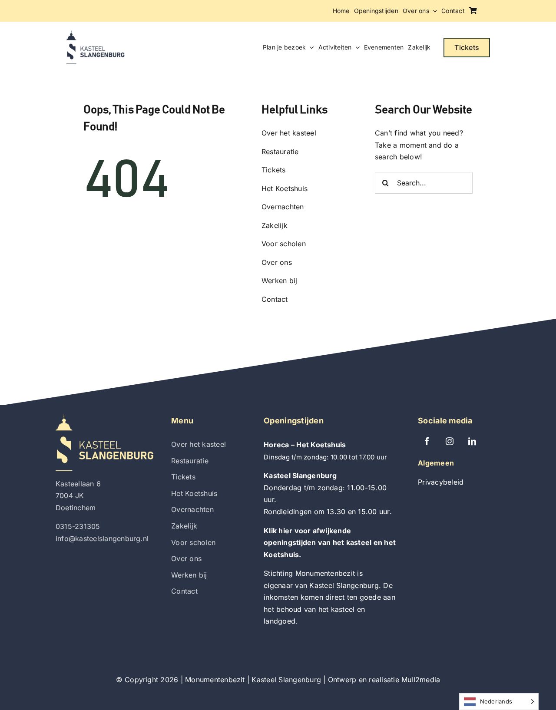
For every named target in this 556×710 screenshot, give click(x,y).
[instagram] (449, 441)
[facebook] (427, 441)
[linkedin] (472, 441)
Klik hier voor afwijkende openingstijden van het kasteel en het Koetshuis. (330, 542)
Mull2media (420, 679)
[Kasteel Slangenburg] (95, 34)
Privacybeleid (440, 482)
